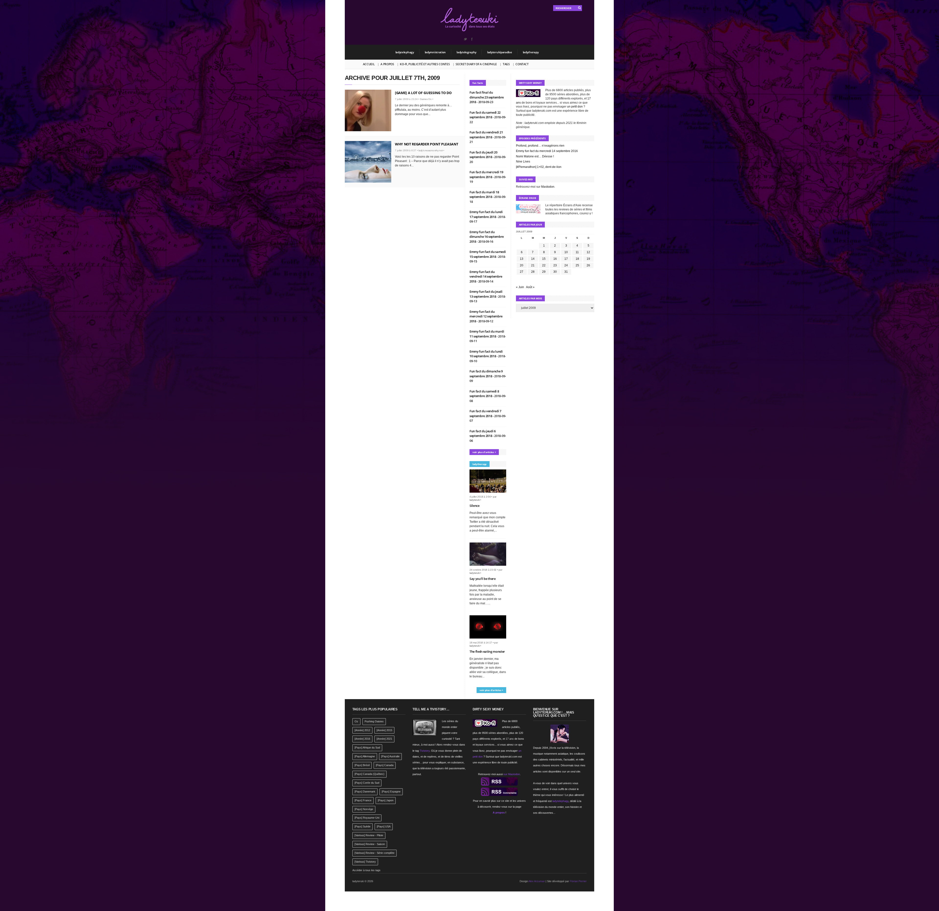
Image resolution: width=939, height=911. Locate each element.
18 (577, 258)
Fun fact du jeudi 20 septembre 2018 (483, 154)
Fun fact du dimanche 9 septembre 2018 (486, 373)
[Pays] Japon (385, 800)
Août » (530, 287)
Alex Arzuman (536, 881)
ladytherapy (531, 52)
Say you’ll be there (483, 578)
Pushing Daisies (374, 721)
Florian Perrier (578, 881)
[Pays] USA (384, 826)
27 (521, 271)
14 (533, 258)
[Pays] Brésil (362, 765)
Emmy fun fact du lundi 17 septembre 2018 (486, 214)
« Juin (520, 287)
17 (566, 258)
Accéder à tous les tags (366, 870)
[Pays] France (363, 800)
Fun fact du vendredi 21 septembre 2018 (486, 134)
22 (544, 265)
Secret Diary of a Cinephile (476, 64)
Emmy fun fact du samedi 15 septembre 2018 (488, 254)
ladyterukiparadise (499, 52)
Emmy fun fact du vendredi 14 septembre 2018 (486, 276)
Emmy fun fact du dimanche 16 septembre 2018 (487, 237)
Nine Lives (523, 161)
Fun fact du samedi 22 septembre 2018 (485, 114)
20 (521, 265)
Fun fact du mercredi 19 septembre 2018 (486, 174)
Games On (426, 99)
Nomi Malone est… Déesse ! (535, 156)
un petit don (575, 106)
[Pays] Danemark (365, 791)
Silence (475, 505)
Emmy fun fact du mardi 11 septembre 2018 (487, 333)
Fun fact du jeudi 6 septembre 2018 (483, 433)
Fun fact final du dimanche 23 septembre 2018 (487, 97)
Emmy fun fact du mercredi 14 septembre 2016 (547, 151)
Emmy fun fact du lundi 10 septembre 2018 (486, 353)
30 (555, 271)
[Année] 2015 (384, 730)
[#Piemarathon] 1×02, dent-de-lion (538, 167)
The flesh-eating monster (487, 651)
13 (521, 258)
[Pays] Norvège (364, 809)
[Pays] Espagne (391, 791)
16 (555, 258)
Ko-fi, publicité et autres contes (425, 64)
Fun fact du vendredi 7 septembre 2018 (485, 413)
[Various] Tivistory (365, 861)
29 (544, 271)
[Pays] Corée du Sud (367, 782)
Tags (506, 64)
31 (566, 271)
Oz (356, 721)
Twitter (465, 39)
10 (566, 252)
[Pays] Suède (362, 826)
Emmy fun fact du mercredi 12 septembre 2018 (486, 316)
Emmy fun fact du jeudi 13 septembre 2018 (486, 294)
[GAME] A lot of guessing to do (423, 92)
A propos (387, 64)
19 (588, 258)
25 (577, 265)
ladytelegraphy (466, 52)
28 (533, 271)
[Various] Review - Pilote (369, 835)
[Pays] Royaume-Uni (367, 817)
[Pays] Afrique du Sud (367, 747)
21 (533, 265)
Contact (521, 64)
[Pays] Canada (384, 765)
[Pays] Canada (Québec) (369, 773)
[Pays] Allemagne (365, 756)
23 (555, 265)
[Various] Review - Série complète (374, 852)
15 (544, 258)
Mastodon (547, 186)
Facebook (471, 39)
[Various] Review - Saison (370, 844)
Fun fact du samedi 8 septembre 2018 (484, 393)
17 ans (510, 738)
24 (566, 265)
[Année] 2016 (362, 738)
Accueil (369, 64)
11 (577, 252)
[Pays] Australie (390, 756)
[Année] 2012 (362, 730)
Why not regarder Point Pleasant (426, 144)
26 (588, 265)
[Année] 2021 (384, 738)
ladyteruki (475, 500)
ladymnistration (435, 52)
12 (588, 252)
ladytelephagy (404, 52)
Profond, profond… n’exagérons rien (540, 145)
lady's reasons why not (430, 150)
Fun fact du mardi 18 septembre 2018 (484, 194)
